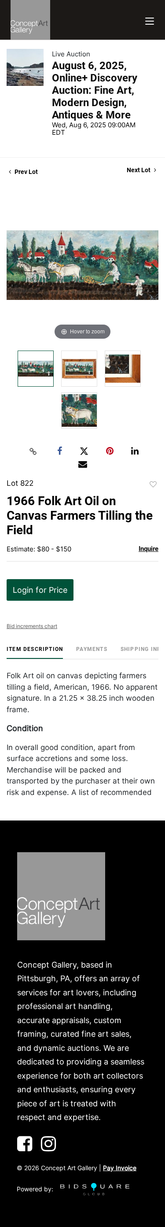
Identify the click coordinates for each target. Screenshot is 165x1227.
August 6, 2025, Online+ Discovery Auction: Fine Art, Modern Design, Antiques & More (94, 90)
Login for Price (40, 590)
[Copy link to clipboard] (33, 451)
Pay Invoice (119, 1168)
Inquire (148, 549)
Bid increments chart (32, 626)
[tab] (35, 652)
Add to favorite (153, 484)
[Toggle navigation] (149, 20)
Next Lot (139, 170)
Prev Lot (25, 171)
